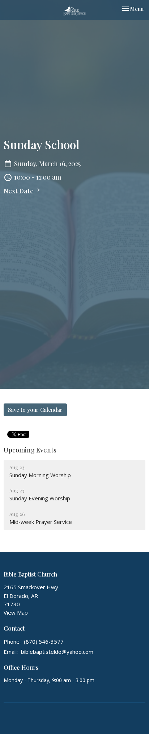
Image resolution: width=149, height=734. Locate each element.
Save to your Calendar (35, 409)
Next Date (19, 190)
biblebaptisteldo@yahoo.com (57, 651)
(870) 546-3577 (44, 641)
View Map (16, 612)
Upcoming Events (30, 450)
